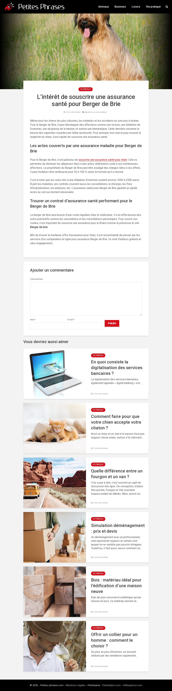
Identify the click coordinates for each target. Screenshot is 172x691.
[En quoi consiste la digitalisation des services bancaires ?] (54, 373)
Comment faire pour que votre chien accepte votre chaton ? (116, 422)
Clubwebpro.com (111, 685)
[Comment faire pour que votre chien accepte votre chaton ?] (54, 428)
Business (120, 6)
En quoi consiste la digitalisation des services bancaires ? (116, 367)
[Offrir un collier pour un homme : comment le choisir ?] (54, 646)
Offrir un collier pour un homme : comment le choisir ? (114, 640)
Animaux (103, 6)
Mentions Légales (75, 685)
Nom (33, 320)
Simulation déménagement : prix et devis (118, 528)
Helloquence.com (132, 685)
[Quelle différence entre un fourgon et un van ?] (54, 482)
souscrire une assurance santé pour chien (102, 159)
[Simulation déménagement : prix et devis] (54, 537)
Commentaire (36, 279)
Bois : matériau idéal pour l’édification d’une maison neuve (116, 585)
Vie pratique (153, 6)
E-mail (70, 320)
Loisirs (136, 6)
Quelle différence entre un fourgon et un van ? (117, 473)
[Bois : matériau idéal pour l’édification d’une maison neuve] (54, 591)
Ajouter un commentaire (96, 112)
